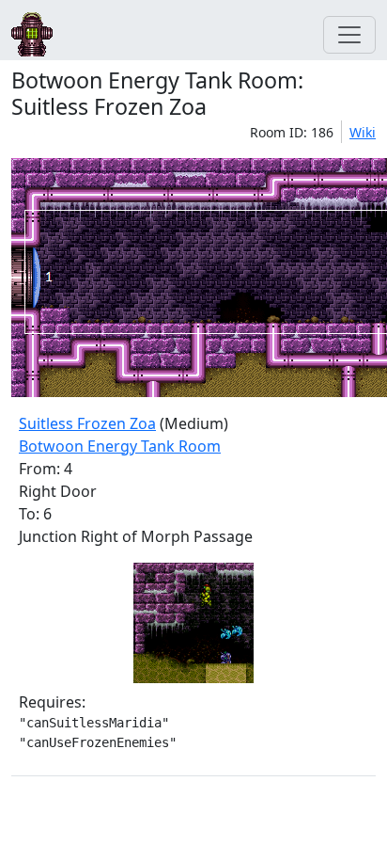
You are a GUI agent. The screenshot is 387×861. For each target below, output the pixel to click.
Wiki (362, 132)
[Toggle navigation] (349, 35)
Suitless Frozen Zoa (87, 423)
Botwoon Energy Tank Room (120, 446)
